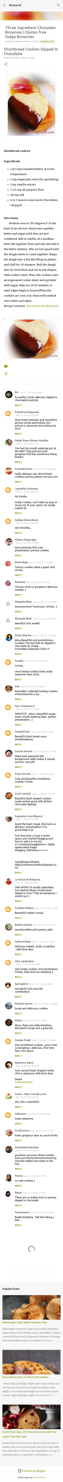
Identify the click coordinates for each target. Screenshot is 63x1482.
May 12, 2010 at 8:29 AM (30, 392)
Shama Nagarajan (26, 539)
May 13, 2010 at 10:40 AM (41, 984)
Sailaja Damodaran (26, 519)
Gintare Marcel (39, 1477)
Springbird (21, 983)
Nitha (18, 1020)
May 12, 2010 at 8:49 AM (27, 492)
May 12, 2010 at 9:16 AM (27, 543)
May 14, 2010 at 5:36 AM (27, 1097)
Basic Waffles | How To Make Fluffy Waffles (25, 1377)
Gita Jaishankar (24, 961)
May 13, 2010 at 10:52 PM (28, 1066)
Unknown (20, 1113)
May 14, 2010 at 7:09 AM (38, 1114)
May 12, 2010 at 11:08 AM (36, 661)
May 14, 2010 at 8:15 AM (42, 1131)
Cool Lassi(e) (23, 793)
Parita (18, 1175)
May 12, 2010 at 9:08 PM (27, 882)
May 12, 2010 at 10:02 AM (38, 582)
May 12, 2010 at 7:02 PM (27, 819)
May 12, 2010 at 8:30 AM (27, 415)
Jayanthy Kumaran (26, 488)
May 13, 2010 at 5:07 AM (43, 942)
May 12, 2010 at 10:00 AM (41, 562)
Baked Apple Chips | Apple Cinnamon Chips (24, 1322)
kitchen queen (24, 1003)
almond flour (47, 41)
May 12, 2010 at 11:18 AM (32, 686)
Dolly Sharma (23, 635)
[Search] (58, 5)
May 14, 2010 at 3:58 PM (27, 1150)
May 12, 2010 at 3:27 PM (45, 751)
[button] (6, 64)
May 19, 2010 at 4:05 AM (42, 1212)
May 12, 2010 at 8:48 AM (44, 469)
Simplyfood (22, 731)
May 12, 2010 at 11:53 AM (28, 709)
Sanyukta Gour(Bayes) (29, 816)
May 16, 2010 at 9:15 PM (34, 1193)
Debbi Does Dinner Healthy (31, 440)
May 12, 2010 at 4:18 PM (43, 774)
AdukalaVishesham (27, 1147)
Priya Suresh (23, 773)
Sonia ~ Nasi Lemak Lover (31, 1094)
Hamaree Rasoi (24, 1062)
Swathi (19, 660)
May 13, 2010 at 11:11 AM (35, 1020)
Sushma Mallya (24, 907)
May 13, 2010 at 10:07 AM (28, 964)
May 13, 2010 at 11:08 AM (46, 1004)
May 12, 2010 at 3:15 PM (42, 732)
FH (16, 392)
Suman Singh (23, 1040)
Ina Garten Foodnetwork (43, 306)
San (17, 686)
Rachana (20, 582)
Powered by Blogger (33, 1470)
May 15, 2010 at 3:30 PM (35, 1176)
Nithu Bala (21, 562)
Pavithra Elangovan (27, 412)
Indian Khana (23, 941)
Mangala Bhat (23, 601)
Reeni (18, 1192)
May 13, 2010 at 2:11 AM (46, 908)
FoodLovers (22, 1130)
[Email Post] (6, 367)
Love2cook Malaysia (27, 879)
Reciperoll (15, 5)
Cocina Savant (23, 751)
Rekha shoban (23, 924)
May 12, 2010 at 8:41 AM (27, 443)
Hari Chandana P (25, 706)
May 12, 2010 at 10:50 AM (44, 635)
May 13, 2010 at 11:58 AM (44, 1040)
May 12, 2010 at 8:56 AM (27, 523)
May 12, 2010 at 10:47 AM (45, 602)
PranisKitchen (23, 468)
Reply (18, 405)
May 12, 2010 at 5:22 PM (43, 794)
